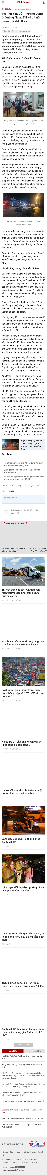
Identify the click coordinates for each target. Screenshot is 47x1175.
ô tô (11, 486)
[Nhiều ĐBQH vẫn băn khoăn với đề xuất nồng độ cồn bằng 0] (23, 723)
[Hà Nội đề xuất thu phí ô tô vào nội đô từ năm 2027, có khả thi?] (23, 771)
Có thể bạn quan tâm (15, 523)
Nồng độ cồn (21, 486)
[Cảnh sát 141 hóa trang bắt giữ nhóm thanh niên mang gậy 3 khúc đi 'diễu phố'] (23, 1010)
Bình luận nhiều (34, 1051)
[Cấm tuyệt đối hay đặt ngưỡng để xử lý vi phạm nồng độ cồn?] (23, 868)
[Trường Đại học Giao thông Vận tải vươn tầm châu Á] (15, 535)
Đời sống (8, 9)
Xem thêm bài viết (23, 1045)
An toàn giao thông (23, 9)
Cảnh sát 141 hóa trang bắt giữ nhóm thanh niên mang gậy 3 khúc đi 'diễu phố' (23, 1032)
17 (22, 1095)
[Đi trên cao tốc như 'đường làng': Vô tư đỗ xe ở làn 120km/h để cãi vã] (23, 622)
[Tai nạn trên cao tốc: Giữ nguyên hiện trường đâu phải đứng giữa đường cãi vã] (23, 571)
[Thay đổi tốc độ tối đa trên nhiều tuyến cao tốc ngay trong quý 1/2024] (23, 964)
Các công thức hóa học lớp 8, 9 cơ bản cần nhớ (21, 1110)
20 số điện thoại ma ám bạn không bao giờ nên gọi (22, 1118)
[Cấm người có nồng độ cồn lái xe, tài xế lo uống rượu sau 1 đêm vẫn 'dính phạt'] (23, 915)
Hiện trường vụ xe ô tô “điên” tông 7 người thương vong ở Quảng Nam (31, 444)
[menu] (3, 2)
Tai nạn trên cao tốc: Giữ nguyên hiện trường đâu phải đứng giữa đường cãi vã (21, 592)
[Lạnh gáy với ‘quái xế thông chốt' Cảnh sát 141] (23, 820)
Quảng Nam (35, 486)
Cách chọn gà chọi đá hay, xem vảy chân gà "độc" (22, 1101)
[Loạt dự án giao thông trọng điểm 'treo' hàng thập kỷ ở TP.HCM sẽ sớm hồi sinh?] (23, 671)
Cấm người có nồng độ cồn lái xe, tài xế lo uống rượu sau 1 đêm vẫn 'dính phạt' (23, 936)
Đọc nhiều (13, 1051)
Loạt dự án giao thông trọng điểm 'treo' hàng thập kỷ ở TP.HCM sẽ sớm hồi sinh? (23, 693)
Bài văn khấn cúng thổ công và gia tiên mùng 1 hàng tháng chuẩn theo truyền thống (23, 1085)
